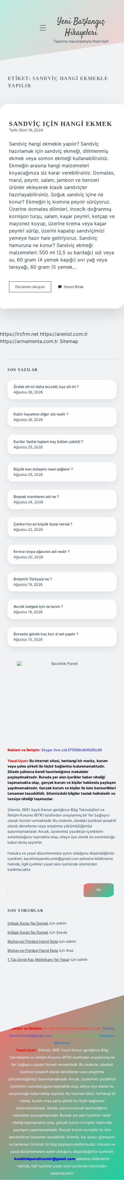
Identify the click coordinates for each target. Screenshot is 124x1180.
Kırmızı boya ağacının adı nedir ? (42, 551)
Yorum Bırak (74, 286)
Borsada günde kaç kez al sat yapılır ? (46, 634)
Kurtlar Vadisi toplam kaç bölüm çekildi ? (48, 441)
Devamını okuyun (33, 288)
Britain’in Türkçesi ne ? (33, 579)
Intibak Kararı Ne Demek (28, 923)
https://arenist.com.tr (64, 334)
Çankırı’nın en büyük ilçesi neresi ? (43, 524)
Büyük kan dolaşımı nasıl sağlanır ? (43, 469)
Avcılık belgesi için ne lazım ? (38, 606)
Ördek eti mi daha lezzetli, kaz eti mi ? (46, 386)
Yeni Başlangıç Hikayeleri (81, 27)
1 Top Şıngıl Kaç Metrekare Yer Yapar (39, 959)
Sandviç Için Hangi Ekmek (60, 123)
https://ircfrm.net (19, 334)
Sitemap (69, 341)
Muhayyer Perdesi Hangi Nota (33, 941)
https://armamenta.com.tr (29, 341)
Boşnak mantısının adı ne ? (36, 496)
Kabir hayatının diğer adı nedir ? (41, 414)
